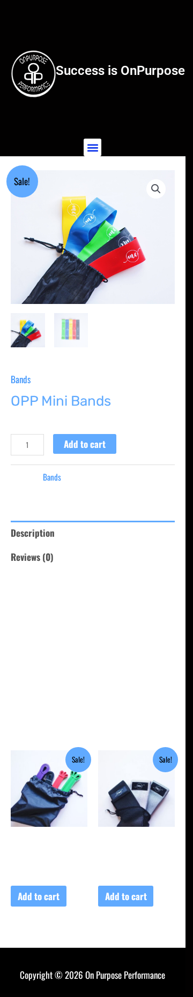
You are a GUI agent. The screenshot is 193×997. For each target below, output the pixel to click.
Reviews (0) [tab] (32, 557)
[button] (92, 147)
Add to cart (85, 444)
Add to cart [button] (39, 896)
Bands (21, 379)
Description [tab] (33, 532)
